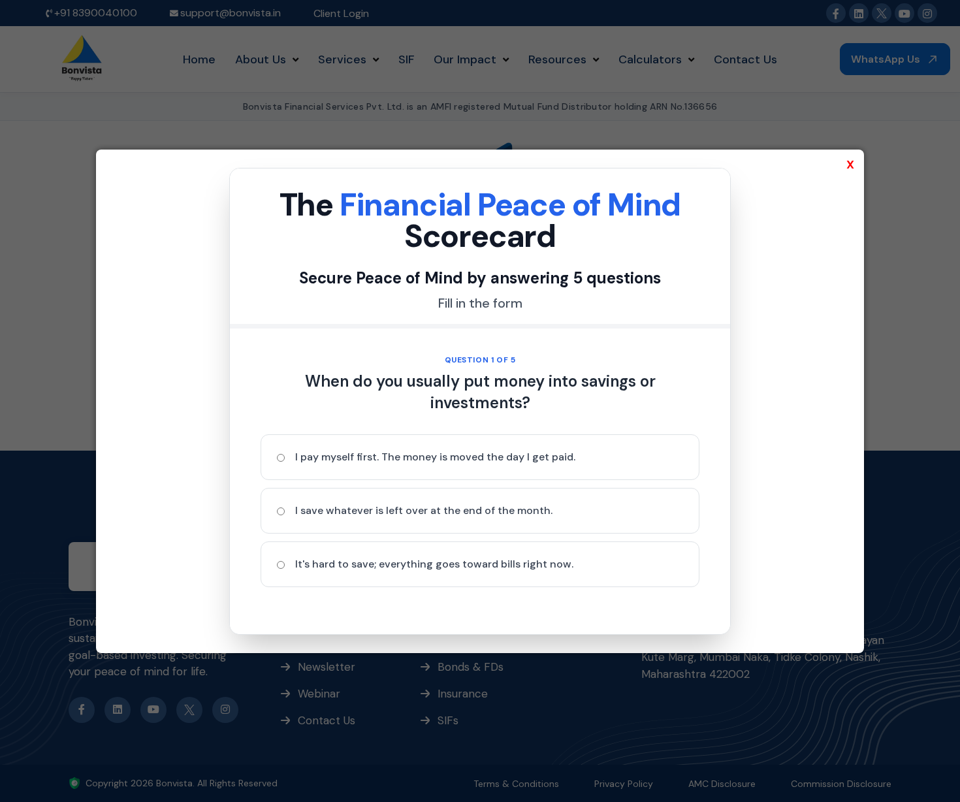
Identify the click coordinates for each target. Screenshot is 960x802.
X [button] (850, 164)
